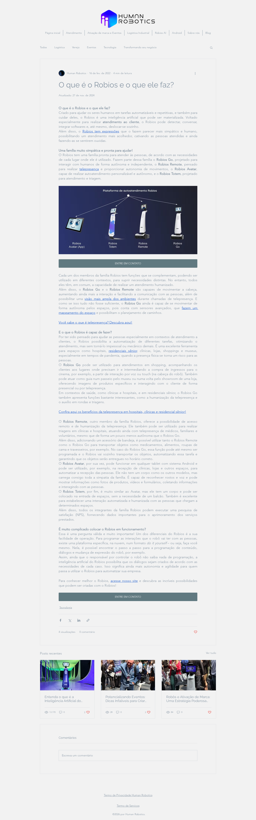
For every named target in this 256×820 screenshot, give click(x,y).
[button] (211, 47)
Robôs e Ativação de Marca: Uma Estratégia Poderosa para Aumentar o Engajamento (188, 699)
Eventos (91, 47)
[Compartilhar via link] (88, 620)
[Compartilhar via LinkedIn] (79, 620)
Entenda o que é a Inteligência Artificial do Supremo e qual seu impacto (63, 699)
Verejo (75, 47)
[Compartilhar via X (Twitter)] (69, 620)
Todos (43, 47)
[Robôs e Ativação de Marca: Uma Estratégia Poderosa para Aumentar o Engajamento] (189, 675)
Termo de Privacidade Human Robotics (128, 795)
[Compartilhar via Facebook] (60, 620)
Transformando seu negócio (140, 47)
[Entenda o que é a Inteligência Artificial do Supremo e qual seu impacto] (67, 675)
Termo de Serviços (128, 805)
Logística (59, 47)
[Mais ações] (195, 73)
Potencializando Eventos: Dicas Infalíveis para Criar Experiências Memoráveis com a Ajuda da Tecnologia (127, 699)
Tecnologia (110, 47)
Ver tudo (211, 653)
